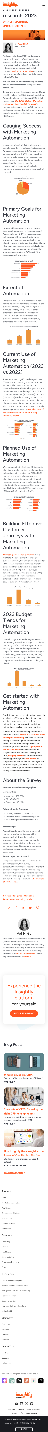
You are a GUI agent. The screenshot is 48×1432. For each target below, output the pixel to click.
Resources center (9, 1296)
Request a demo (24, 1013)
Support (5, 1358)
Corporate (6, 1324)
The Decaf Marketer (25, 954)
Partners (5, 1340)
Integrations (7, 1218)
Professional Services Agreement (24, 1413)
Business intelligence (12, 896)
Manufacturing (8, 1257)
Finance (5, 1247)
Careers (5, 1335)
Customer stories (9, 1301)
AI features (6, 1229)
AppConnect (7, 1208)
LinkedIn (27, 957)
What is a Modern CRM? (18, 1075)
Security (11, 1410)
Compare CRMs (8, 1223)
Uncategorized (14, 26)
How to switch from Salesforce (14, 1306)
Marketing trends (24, 899)
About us (5, 1330)
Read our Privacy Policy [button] (24, 1423)
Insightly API (7, 1311)
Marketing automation (22, 71)
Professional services (10, 1262)
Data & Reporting (15, 22)
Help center (6, 1363)
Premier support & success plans (15, 1286)
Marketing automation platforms (18, 555)
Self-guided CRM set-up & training (16, 1291)
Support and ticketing (11, 1213)
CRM (4, 1198)
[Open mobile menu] (43, 4)
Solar (4, 1267)
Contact (5, 1353)
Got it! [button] (24, 1429)
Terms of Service (33, 1410)
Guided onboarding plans (12, 1281)
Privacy (21, 1410)
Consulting (6, 1242)
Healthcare (6, 1252)
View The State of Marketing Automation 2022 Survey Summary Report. (23, 412)
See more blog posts (13, 1173)
